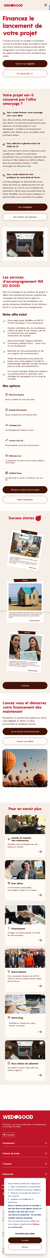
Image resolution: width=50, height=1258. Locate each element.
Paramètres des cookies (25, 1233)
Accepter (25, 1240)
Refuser (25, 1247)
